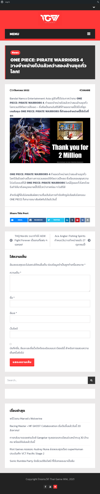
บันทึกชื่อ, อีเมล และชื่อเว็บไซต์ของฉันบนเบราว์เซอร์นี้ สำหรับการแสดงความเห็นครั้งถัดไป (49, 350)
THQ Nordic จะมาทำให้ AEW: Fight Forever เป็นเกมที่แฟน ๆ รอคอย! (31, 240)
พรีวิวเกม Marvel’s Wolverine (26, 419)
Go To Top (55, 487)
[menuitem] (2, 2)
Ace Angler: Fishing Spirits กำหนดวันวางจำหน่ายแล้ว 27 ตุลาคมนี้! (70, 240)
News (15, 53)
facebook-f (45, 487)
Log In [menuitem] (7, 2)
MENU (14, 34)
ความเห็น (15, 273)
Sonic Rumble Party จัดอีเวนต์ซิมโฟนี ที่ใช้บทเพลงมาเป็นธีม (42, 461)
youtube (50, 487)
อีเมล (13, 313)
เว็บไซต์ (14, 329)
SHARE (86, 90)
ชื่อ (12, 298)
